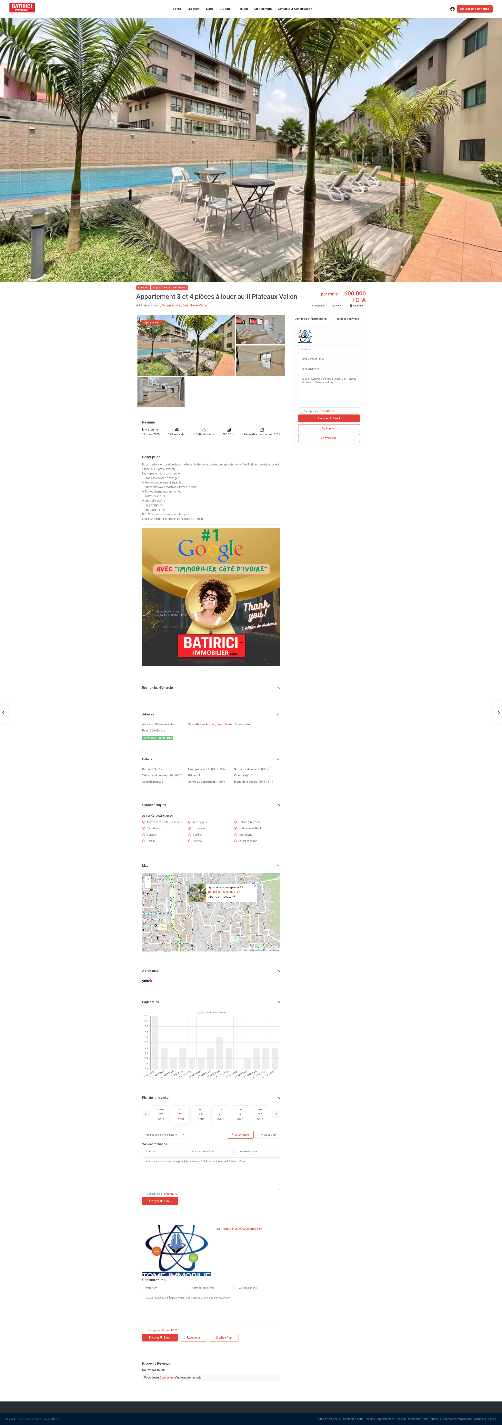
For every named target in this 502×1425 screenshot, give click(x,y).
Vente (177, 9)
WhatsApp (225, 1337)
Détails (147, 759)
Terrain (243, 9)
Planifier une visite (155, 1098)
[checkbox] (143, 1193)
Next (276, 1114)
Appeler (195, 1337)
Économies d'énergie (157, 688)
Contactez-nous (353, 1418)
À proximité (150, 970)
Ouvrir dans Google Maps (157, 737)
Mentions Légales (485, 1418)
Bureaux (225, 9)
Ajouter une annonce (474, 9)
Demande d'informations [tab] (311, 318)
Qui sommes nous (329, 1418)
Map (145, 865)
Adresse (148, 714)
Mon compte (263, 9)
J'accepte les (162, 1193)
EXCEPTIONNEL (177, 287)
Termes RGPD (170, 1193)
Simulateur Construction (295, 9)
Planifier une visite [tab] (347, 318)
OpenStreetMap (259, 950)
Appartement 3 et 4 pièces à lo (226, 887)
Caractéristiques (154, 805)
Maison (401, 1418)
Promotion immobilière (457, 1418)
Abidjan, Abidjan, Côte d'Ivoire (179, 305)
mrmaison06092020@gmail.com (242, 1228)
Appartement (160, 287)
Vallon (203, 305)
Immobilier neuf (418, 1418)
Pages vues (150, 1002)
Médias (370, 1418)
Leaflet (244, 950)
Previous (146, 1114)
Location (193, 9)
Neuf (209, 9)
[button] (211, 907)
